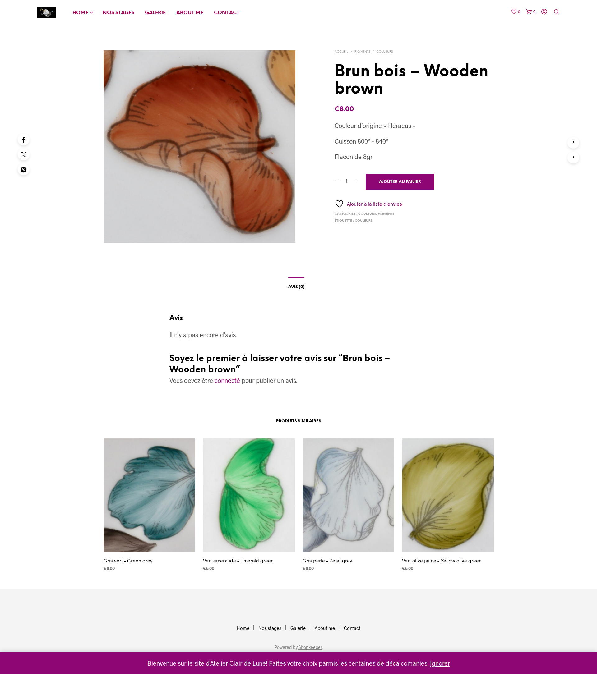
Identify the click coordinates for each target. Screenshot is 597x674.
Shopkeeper (310, 647)
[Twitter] (24, 154)
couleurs (364, 220)
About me (189, 13)
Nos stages (118, 13)
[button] (515, 12)
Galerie (155, 13)
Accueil (341, 51)
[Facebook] (24, 139)
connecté (227, 380)
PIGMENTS (362, 51)
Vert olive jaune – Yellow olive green (442, 560)
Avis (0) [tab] (296, 287)
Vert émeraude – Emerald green (238, 560)
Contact (226, 13)
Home (80, 13)
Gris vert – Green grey (128, 560)
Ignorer (440, 663)
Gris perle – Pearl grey (327, 560)
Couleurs (384, 51)
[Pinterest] (24, 169)
